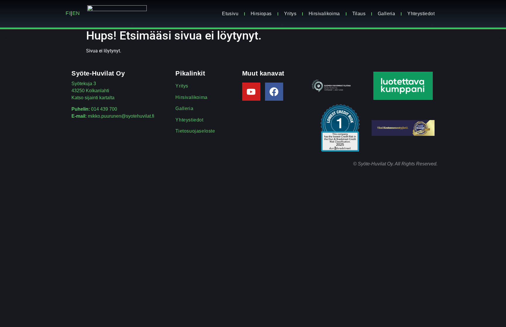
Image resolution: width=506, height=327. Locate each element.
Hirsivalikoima (324, 13)
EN (77, 13)
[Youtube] (251, 92)
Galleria (386, 13)
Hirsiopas (261, 13)
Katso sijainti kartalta (92, 97)
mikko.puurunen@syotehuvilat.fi (121, 116)
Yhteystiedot (421, 13)
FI (68, 13)
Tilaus (358, 13)
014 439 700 (104, 109)
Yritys (290, 13)
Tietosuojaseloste (195, 131)
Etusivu (230, 13)
